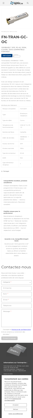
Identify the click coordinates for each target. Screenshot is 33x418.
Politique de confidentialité (12, 399)
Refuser (15, 409)
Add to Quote (7, 55)
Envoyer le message (9, 338)
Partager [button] (6, 171)
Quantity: (15, 54)
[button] (3, 3)
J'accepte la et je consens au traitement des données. (17, 332)
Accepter (16, 405)
